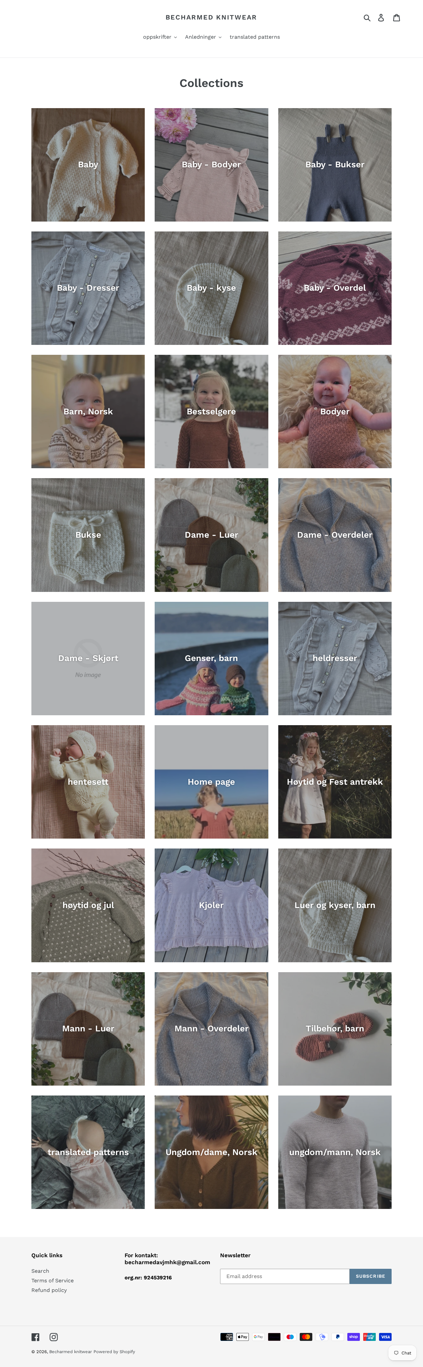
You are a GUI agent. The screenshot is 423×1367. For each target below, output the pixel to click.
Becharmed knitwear (211, 17)
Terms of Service (52, 1280)
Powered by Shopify (114, 1351)
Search (40, 1271)
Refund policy (49, 1290)
